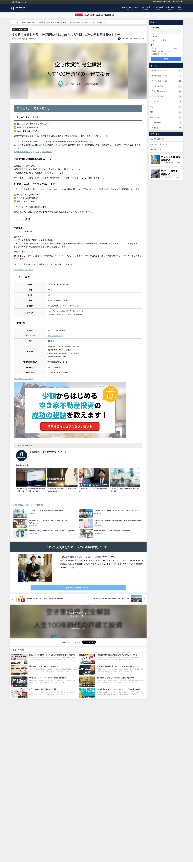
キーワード (155, 27)
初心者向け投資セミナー (159, 139)
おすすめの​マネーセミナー (159, 144)
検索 (166, 59)
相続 (165, 107)
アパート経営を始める (166, 81)
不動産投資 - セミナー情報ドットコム (133, 38)
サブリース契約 (165, 122)
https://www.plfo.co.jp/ (55, 336)
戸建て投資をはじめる (20, 29)
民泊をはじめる (166, 96)
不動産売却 (165, 128)
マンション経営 (166, 86)
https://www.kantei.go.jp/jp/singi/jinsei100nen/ (33, 152)
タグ (152, 45)
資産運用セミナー (156, 149)
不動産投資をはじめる (165, 70)
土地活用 (166, 101)
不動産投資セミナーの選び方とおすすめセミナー (167, 1)
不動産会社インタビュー (166, 76)
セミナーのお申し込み (23, 270)
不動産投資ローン (165, 117)
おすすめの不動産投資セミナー (78, 587)
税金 (165, 112)
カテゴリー (155, 36)
